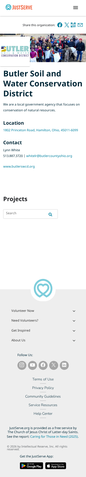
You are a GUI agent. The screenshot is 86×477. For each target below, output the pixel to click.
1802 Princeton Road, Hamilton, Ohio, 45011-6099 (40, 130)
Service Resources (43, 405)
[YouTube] (32, 365)
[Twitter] (54, 365)
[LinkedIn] (64, 365)
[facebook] (60, 25)
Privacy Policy (43, 387)
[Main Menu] (77, 8)
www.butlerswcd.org (19, 166)
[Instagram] (22, 365)
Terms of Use (43, 379)
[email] (80, 25)
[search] (53, 214)
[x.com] (66, 25)
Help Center (43, 413)
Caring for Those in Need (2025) (54, 437)
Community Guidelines (43, 396)
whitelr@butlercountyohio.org (49, 156)
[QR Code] (73, 25)
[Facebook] (43, 365)
